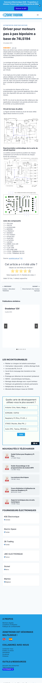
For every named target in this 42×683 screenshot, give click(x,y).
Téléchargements (8, 667)
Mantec (7, 579)
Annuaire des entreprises (10, 665)
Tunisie (7, 532)
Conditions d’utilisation (9, 624)
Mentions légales (8, 623)
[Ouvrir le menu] (38, 14)
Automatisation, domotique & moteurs (15, 25)
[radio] (13, 271)
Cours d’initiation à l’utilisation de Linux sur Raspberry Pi (23, 489)
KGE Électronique (11, 517)
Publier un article (8, 650)
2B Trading (9, 541)
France (7, 557)
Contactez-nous (7, 649)
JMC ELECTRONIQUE (13, 554)
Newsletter (6, 652)
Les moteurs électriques (20, 477)
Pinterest (5, 656)
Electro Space (10, 529)
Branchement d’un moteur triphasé (31, 288)
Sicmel (7, 566)
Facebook (5, 654)
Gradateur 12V (12, 308)
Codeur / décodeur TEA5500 (8, 288)
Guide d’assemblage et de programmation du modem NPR (22, 467)
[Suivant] (36, 326)
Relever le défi (21, 8)
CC (21, 258)
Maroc (7, 569)
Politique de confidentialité (11, 626)
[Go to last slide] (5, 326)
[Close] (39, 5)
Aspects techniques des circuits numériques (23, 501)
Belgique (8, 582)
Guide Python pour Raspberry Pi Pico (22, 455)
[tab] (16, 349)
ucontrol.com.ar (14, 258)
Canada (7, 520)
